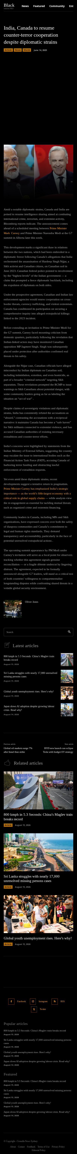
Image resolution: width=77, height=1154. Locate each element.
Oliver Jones (31, 602)
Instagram (43, 1001)
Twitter (43, 1009)
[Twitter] (34, 1009)
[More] (56, 195)
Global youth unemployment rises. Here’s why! (29, 691)
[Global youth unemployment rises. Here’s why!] (67, 693)
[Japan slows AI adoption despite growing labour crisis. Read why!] (67, 709)
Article (8, 50)
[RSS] (55, 1001)
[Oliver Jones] (13, 609)
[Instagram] (33, 1001)
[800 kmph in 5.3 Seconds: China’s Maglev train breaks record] (67, 659)
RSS (63, 1001)
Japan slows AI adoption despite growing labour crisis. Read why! (37, 1061)
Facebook (21, 1001)
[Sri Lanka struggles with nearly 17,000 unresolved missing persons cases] (67, 676)
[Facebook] (11, 1001)
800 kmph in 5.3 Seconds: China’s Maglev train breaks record (35, 1030)
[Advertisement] (38, 97)
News (18, 50)
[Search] (69, 632)
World (27, 50)
